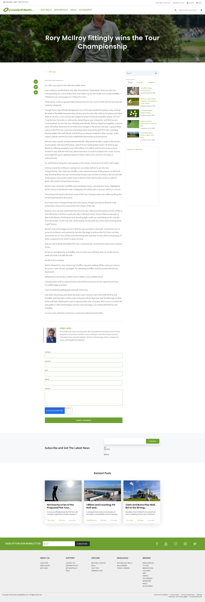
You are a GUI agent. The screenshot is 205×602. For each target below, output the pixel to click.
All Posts (52, 71)
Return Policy (71, 568)
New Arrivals (61, 9)
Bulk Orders (122, 565)
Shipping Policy (72, 565)
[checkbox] (132, 451)
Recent (130, 82)
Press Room (45, 565)
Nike (144, 573)
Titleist (146, 565)
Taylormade (147, 578)
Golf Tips (95, 568)
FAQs (68, 570)
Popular (140, 82)
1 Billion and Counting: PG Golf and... (100, 506)
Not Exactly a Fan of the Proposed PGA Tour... (60, 506)
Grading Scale (178, 3)
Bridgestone (148, 568)
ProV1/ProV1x (148, 563)
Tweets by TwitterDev (134, 149)
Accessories (85, 9)
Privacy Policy (174, 595)
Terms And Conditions (161, 595)
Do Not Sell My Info (196, 597)
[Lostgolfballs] (18, 10)
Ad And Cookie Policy (188, 595)
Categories (151, 82)
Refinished (147, 581)
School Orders (123, 568)
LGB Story (44, 563)
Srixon (145, 576)
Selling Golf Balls (124, 563)
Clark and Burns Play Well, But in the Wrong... (141, 506)
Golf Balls (46, 9)
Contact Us (70, 563)
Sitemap (199, 595)
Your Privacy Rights (182, 597)
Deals (73, 9)
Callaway (146, 570)
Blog (93, 565)
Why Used (44, 568)
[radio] (132, 448)
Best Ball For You (163, 3)
